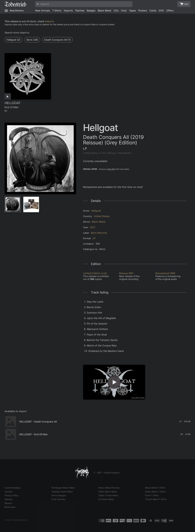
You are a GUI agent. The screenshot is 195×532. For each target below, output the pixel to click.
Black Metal (104, 10)
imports (49, 21)
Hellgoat (96, 210)
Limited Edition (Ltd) (95, 273)
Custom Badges (12, 487)
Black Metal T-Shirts (155, 487)
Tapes (132, 10)
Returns (8, 503)
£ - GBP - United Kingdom (107, 472)
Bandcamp (10, 507)
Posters (142, 10)
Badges (91, 10)
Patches (79, 10)
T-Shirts (56, 10)
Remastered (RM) (165, 273)
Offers (170, 10)
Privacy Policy (12, 495)
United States (102, 216)
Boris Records (99, 232)
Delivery (9, 499)
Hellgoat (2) (13, 39)
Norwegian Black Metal (62, 487)
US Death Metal (106, 499)
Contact (8, 491)
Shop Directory (17, 10)
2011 (92, 227)
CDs (116, 10)
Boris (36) (32, 39)
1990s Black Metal (107, 491)
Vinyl (124, 10)
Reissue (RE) (126, 273)
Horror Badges (58, 495)
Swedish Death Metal (62, 491)
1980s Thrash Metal (108, 495)
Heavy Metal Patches (108, 487)
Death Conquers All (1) (57, 39)
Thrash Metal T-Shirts (156, 499)
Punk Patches (58, 499)
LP (94, 238)
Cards (152, 10)
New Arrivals (42, 10)
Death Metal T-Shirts (155, 491)
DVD (161, 10)
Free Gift (111, 169)
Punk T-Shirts (152, 495)
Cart (186, 4)
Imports (68, 10)
